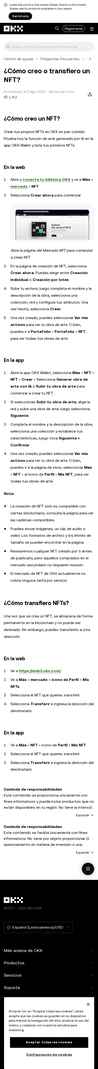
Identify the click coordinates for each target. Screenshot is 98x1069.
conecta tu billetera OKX (46, 179)
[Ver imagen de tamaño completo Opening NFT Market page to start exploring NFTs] (52, 223)
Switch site (20, 16)
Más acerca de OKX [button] (23, 950)
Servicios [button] (13, 975)
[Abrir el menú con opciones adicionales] (91, 29)
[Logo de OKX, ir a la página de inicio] (13, 28)
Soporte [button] (12, 987)
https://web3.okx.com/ (40, 671)
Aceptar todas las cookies (49, 1042)
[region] (49, 1033)
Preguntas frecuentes (60, 59)
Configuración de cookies (49, 1054)
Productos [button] (14, 962)
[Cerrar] (88, 1004)
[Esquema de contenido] (88, 869)
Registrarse (74, 28)
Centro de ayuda (18, 59)
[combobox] (52, 46)
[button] (56, 28)
